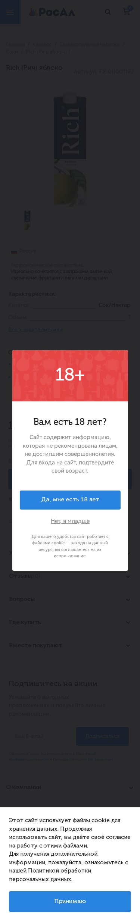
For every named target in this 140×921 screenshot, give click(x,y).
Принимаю (70, 902)
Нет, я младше (70, 520)
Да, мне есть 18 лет (70, 500)
